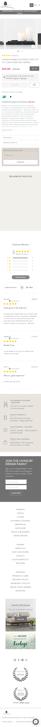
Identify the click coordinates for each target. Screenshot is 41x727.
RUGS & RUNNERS (20, 532)
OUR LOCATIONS (20, 552)
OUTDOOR (20, 528)
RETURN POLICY (20, 579)
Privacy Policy (7, 722)
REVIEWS (20, 563)
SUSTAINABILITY (20, 559)
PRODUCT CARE (20, 576)
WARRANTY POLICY (20, 583)
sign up (23, 78)
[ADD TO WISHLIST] (34, 85)
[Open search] (31, 5)
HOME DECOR (20, 535)
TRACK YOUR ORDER (20, 587)
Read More (7, 130)
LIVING (20, 517)
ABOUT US (20, 548)
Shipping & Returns (10, 142)
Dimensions (7, 138)
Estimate (20, 162)
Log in (15, 78)
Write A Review (21, 277)
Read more (31, 323)
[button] (20, 12)
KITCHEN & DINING (20, 521)
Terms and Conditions (24, 722)
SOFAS (20, 513)
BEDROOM (20, 524)
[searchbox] (12, 287)
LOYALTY (20, 556)
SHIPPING (20, 591)
